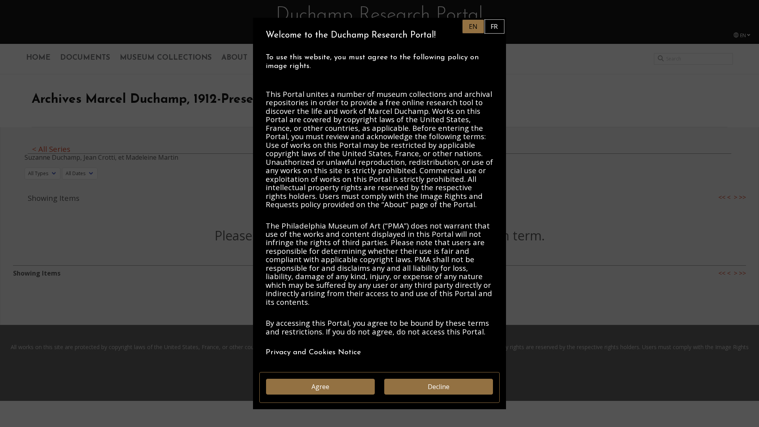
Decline (438, 386)
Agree (320, 386)
